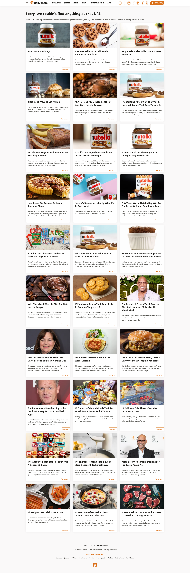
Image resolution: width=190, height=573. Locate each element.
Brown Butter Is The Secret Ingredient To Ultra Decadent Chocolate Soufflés (142, 255)
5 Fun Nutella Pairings (39, 51)
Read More (65, 69)
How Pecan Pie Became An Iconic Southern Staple (45, 205)
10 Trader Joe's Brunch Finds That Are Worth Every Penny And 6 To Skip (94, 410)
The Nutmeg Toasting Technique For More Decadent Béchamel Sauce (93, 463)
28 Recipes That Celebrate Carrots (45, 512)
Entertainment (97, 3)
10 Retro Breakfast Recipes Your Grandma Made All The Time (91, 514)
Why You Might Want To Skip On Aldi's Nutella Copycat (48, 306)
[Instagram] (133, 3)
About (84, 546)
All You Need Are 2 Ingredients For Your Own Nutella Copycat (93, 103)
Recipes (67, 3)
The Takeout (130, 558)
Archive (92, 546)
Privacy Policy (102, 546)
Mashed (110, 558)
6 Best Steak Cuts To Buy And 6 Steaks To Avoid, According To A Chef (141, 514)
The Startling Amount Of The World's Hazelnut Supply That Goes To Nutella (141, 103)
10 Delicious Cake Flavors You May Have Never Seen (139, 410)
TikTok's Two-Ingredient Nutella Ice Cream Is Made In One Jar (93, 154)
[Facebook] (120, 3)
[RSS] (147, 3)
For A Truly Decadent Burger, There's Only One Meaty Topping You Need (141, 359)
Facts (109, 3)
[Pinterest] (129, 3)
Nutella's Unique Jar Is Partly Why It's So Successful (94, 205)
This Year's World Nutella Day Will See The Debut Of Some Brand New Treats (142, 205)
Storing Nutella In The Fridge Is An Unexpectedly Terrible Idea (140, 154)
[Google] (142, 3)
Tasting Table (119, 558)
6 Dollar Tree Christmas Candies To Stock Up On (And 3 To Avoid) (46, 255)
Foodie (91, 558)
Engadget (59, 558)
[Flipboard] (138, 3)
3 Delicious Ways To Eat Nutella (44, 101)
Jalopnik (67, 558)
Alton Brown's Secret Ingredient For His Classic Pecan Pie (141, 463)
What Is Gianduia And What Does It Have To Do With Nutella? (93, 255)
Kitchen (76, 3)
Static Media (82, 550)
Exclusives (56, 3)
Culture (85, 3)
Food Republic (100, 558)
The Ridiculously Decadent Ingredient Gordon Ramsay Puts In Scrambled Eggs (47, 411)
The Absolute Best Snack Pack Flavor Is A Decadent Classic (48, 463)
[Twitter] (124, 3)
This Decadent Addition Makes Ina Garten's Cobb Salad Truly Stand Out (47, 359)
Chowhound (83, 558)
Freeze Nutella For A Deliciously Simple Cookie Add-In (91, 53)
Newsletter (158, 3)
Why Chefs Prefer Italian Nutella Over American (141, 53)
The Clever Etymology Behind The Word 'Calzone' (92, 359)
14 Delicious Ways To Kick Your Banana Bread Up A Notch (48, 154)
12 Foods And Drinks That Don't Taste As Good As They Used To (94, 306)
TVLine (74, 558)
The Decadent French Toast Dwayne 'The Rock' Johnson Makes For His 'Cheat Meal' (140, 307)
